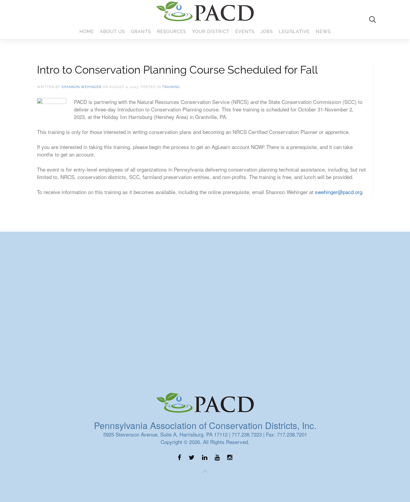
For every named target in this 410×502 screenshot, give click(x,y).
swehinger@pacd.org (338, 192)
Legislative (294, 31)
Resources (171, 31)
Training (171, 87)
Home (87, 31)
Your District (210, 31)
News (323, 31)
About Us (112, 31)
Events (245, 31)
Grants (141, 31)
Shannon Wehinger (81, 87)
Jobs (267, 31)
